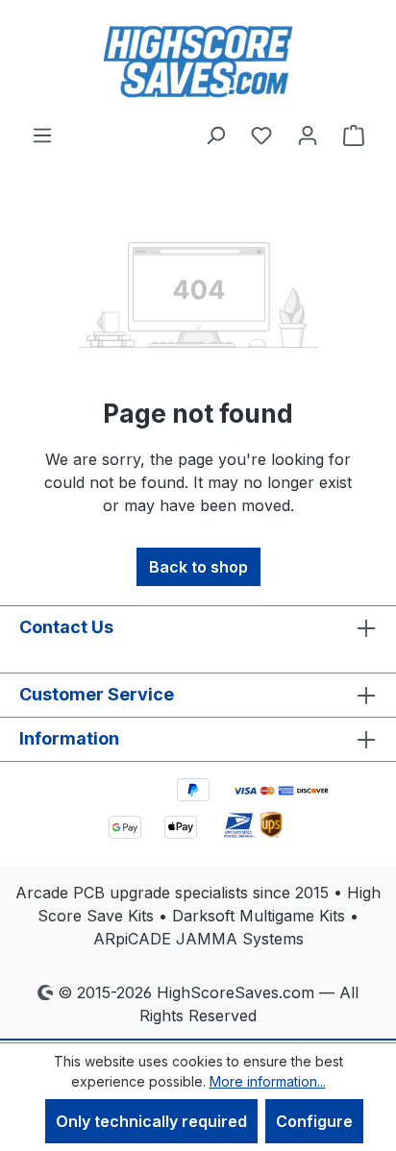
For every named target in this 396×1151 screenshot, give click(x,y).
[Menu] (42, 134)
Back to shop (198, 566)
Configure (314, 1121)
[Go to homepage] (198, 61)
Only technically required (151, 1121)
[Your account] (308, 134)
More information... (268, 1081)
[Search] (215, 134)
